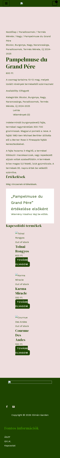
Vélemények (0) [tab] (21, 114)
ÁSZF (7, 437)
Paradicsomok (27, 32)
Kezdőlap (11, 32)
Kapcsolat (9, 445)
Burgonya (20, 45)
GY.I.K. (7, 441)
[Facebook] (6, 406)
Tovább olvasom (21, 262)
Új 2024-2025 (22, 106)
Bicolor (10, 45)
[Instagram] (13, 406)
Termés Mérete (31, 49)
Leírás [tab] (16, 110)
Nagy (19, 36)
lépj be (36, 214)
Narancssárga (41, 45)
